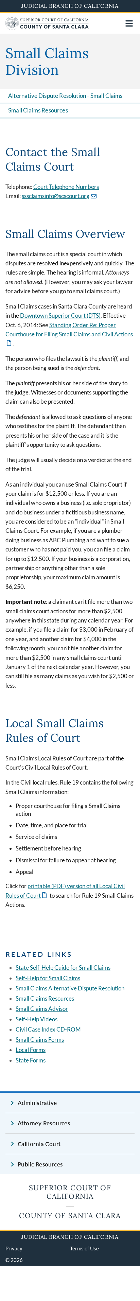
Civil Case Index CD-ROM (48, 1029)
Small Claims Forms (40, 1039)
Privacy (13, 1248)
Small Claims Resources (38, 110)
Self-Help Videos (36, 1019)
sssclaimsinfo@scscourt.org (55, 195)
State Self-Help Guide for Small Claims (63, 967)
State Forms (31, 1060)
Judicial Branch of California (70, 5)
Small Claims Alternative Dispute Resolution (70, 988)
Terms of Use (84, 1248)
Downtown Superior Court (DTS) (60, 315)
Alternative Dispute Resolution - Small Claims (65, 95)
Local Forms (31, 1049)
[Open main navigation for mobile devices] (129, 23)
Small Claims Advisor (42, 1008)
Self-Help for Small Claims (48, 978)
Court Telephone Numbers (66, 186)
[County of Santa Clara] (47, 27)
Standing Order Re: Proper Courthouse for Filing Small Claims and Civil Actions (69, 334)
